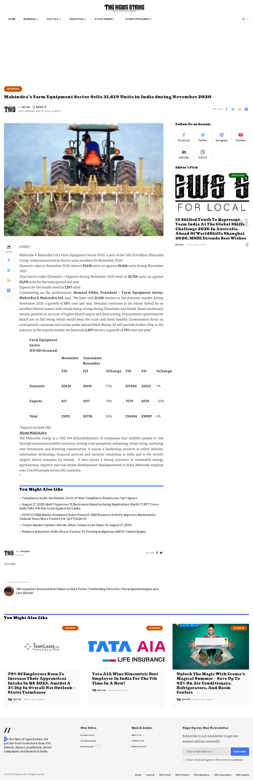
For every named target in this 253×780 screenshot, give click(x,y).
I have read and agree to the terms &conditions (214, 759)
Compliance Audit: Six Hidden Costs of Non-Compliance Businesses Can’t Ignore (79, 498)
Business (13, 88)
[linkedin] (183, 154)
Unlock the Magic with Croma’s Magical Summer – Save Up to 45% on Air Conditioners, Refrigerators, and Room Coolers (211, 683)
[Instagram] (221, 137)
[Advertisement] (126, 52)
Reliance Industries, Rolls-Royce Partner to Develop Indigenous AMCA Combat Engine (84, 532)
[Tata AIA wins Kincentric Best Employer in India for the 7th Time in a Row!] (126, 647)
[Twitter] (202, 137)
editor (26, 107)
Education (238, 175)
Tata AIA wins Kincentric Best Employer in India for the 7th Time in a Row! (125, 679)
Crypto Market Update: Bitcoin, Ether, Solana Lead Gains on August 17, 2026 (76, 525)
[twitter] (161, 552)
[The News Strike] (124, 8)
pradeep (25, 551)
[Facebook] (157, 552)
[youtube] (240, 137)
